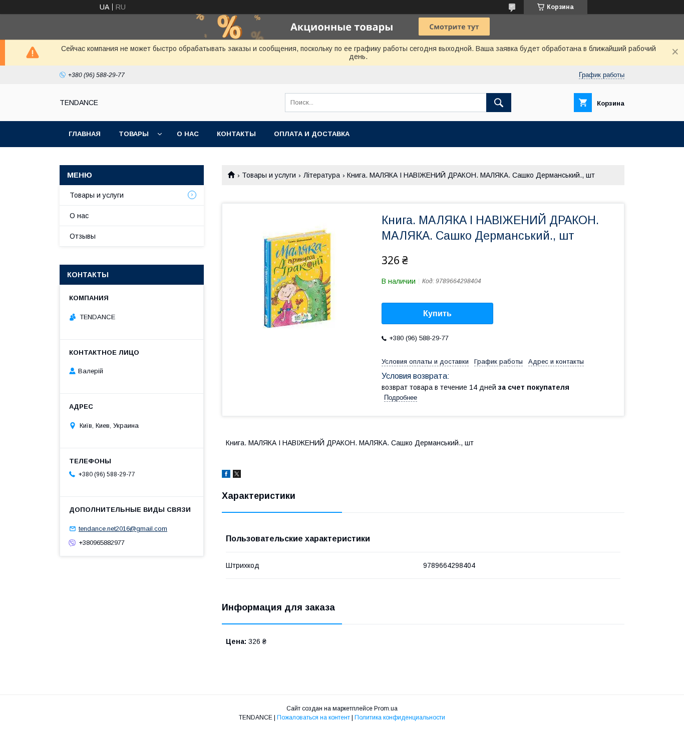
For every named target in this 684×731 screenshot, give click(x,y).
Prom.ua (386, 708)
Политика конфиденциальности (400, 717)
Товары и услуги (269, 175)
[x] (237, 475)
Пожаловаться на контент (313, 717)
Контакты (236, 134)
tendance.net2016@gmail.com (123, 528)
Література (321, 175)
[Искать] (498, 102)
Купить (437, 313)
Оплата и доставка (312, 134)
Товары (134, 134)
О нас (188, 134)
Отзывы (83, 236)
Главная (85, 134)
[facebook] (226, 475)
